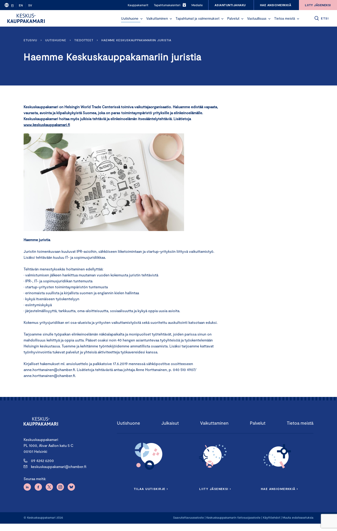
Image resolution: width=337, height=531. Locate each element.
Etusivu (30, 40)
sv (30, 5)
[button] (141, 18)
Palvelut (233, 18)
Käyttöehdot (271, 517)
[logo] (26, 18)
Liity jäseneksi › (215, 489)
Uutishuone (129, 18)
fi (12, 5)
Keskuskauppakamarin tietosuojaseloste (232, 517)
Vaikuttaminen (157, 18)
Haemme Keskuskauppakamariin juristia (136, 40)
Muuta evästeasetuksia (297, 517)
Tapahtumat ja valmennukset (197, 18)
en (21, 5)
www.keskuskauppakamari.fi (47, 124)
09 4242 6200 (42, 460)
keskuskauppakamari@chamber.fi (58, 466)
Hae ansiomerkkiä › (279, 489)
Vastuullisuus (256, 18)
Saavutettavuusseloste (188, 517)
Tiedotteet (83, 40)
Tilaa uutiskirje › (151, 489)
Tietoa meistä (284, 18)
